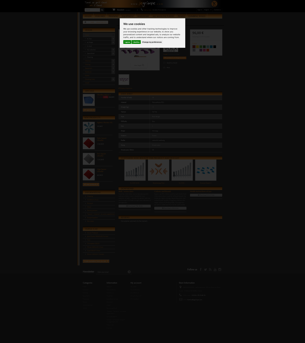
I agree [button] (127, 42)
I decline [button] (136, 42)
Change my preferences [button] (152, 42)
